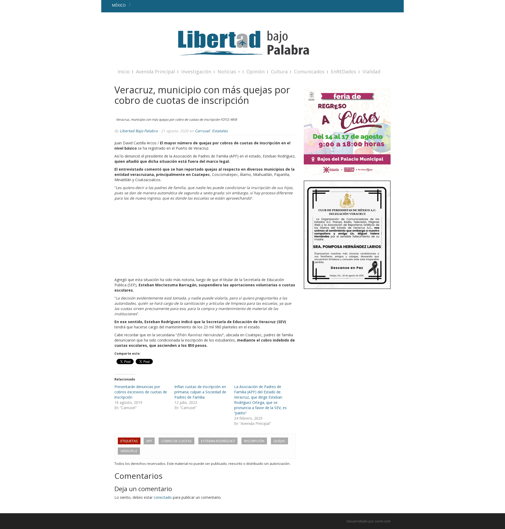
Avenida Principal (155, 71)
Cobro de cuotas (176, 441)
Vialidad (371, 71)
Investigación (196, 71)
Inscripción (254, 441)
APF (149, 441)
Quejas (279, 441)
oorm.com (383, 521)
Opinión (255, 71)
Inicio (124, 71)
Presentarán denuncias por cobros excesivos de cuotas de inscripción (140, 392)
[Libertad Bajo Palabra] (252, 43)
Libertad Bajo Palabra (139, 130)
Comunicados (309, 71)
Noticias (228, 71)
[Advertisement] (205, 240)
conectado (163, 497)
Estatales (220, 130)
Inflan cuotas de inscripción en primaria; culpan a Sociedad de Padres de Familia (200, 392)
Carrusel (202, 130)
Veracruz (128, 451)
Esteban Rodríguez (218, 441)
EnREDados (343, 71)
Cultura (279, 71)
